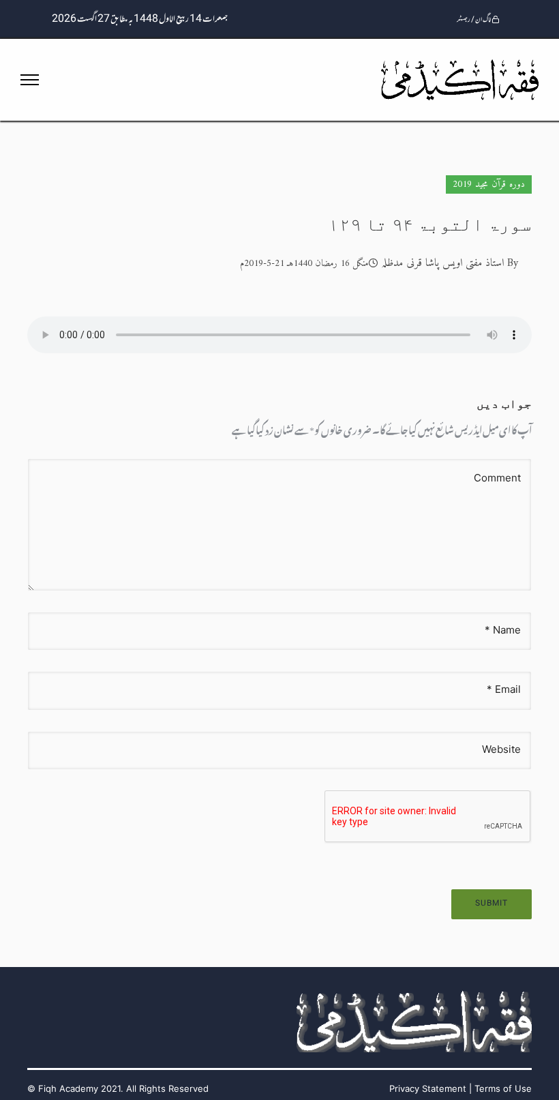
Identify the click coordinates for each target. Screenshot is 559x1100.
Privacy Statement (427, 1088)
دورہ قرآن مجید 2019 (489, 184)
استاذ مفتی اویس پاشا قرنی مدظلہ (442, 263)
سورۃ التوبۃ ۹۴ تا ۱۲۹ (430, 225)
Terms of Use (503, 1088)
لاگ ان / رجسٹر (474, 20)
